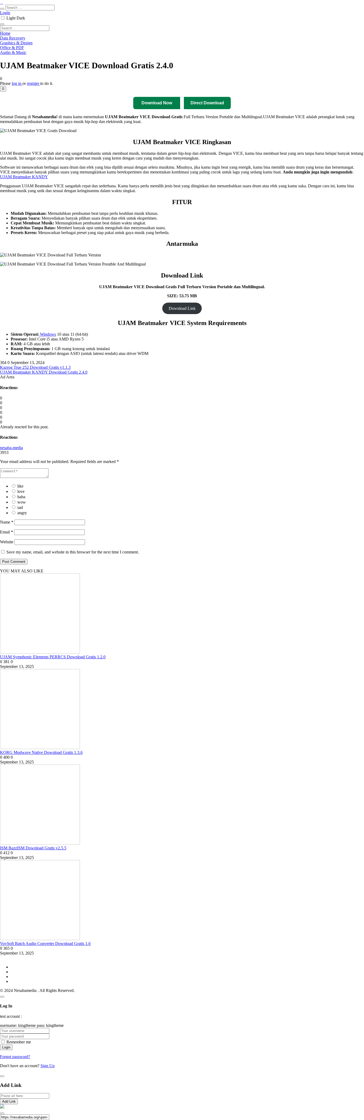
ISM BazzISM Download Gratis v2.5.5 (33, 848)
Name (6, 522)
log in (17, 83)
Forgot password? (15, 1056)
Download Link (182, 308)
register (33, 83)
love (21, 491)
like (20, 486)
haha (21, 496)
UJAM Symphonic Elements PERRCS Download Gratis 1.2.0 (53, 657)
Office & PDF (12, 47)
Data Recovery (12, 38)
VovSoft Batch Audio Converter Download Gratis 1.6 (45, 943)
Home (5, 33)
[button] (3, 89)
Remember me (18, 1042)
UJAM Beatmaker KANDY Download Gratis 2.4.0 (43, 372)
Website (6, 542)
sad (20, 507)
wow (21, 502)
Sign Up (48, 1065)
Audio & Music (13, 52)
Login (5, 12)
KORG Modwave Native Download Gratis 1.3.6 (41, 752)
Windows (47, 334)
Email (6, 532)
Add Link (9, 1101)
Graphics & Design (16, 43)
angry (22, 512)
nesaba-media (11, 447)
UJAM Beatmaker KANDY (24, 177)
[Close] (2, 997)
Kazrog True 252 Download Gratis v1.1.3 (35, 367)
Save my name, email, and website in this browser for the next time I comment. (72, 552)
